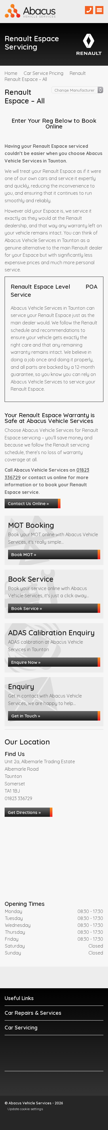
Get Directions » (24, 812)
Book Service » (26, 608)
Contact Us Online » (28, 503)
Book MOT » (23, 554)
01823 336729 (18, 798)
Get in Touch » (25, 716)
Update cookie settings (25, 1109)
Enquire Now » (25, 662)
